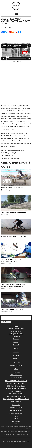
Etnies (16, 419)
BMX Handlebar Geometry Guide (16, 388)
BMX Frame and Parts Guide (16, 396)
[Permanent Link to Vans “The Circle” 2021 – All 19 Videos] (16, 177)
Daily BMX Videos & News (16, 329)
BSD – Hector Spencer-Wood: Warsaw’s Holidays (13, 260)
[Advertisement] (16, 87)
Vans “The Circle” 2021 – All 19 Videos (13, 188)
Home (16, 326)
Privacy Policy (16, 362)
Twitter (16, 348)
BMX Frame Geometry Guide (16, 386)
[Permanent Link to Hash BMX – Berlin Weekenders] (16, 203)
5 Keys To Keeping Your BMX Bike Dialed (16, 399)
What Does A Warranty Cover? (16, 383)
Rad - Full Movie (16, 401)
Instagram (16, 355)
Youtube (16, 352)
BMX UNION (16, 6)
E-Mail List (16, 359)
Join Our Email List (16, 377)
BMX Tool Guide (16, 391)
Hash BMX (13, 126)
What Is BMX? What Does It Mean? (16, 381)
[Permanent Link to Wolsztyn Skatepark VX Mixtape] (16, 227)
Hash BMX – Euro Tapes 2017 (12, 309)
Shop (16, 369)
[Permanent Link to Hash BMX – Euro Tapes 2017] (16, 300)
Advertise (16, 339)
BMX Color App (16, 331)
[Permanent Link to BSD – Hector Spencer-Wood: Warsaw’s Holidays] (16, 250)
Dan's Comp (16, 421)
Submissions (16, 336)
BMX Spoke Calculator (16, 334)
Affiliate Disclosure (16, 365)
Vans (16, 416)
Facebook (16, 345)
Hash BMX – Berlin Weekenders (13, 213)
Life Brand (16, 424)
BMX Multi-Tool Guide (16, 394)
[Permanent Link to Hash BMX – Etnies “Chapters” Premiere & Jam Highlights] (16, 275)
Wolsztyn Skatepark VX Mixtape (14, 236)
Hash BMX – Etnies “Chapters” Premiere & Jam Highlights (13, 285)
